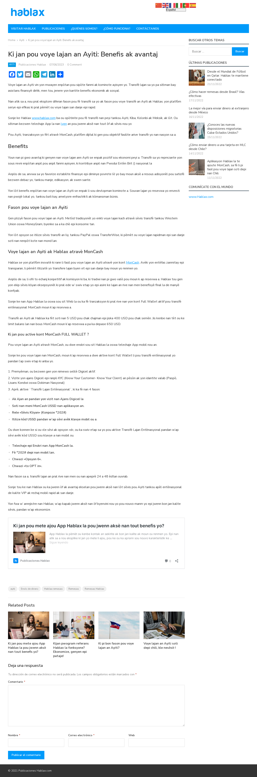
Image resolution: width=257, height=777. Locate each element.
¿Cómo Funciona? (116, 29)
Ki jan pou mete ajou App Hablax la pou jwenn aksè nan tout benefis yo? (27, 647)
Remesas (73, 588)
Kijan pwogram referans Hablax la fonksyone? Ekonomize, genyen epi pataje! (71, 649)
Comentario (16, 682)
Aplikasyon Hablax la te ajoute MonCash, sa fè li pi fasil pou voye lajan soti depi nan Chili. (226, 167)
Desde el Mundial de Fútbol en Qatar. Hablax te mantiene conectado (227, 76)
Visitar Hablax (23, 29)
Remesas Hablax (94, 588)
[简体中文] (158, 5)
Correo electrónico (81, 735)
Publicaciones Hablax (32, 65)
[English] (165, 5)
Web (131, 735)
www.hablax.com (44, 118)
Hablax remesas (53, 588)
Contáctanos (147, 29)
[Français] (172, 5)
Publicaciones (53, 29)
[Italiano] (179, 5)
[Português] (186, 5)
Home (11, 40)
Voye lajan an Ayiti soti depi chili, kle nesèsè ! (161, 645)
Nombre (14, 735)
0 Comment (74, 65)
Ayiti (21, 40)
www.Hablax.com (201, 197)
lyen (64, 124)
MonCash (132, 262)
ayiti (12, 588)
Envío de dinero (29, 588)
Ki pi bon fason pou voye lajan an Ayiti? (116, 645)
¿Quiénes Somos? (84, 29)
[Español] (193, 5)
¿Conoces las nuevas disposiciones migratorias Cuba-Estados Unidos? (224, 129)
